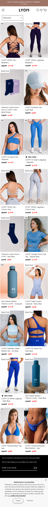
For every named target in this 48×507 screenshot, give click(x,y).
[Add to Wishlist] (21, 56)
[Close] (46, 480)
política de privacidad (18, 496)
